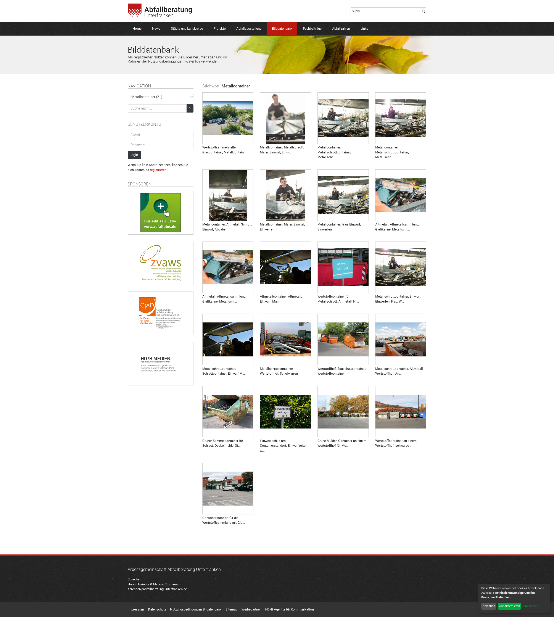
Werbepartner (251, 609)
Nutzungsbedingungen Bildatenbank (195, 609)
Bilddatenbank (282, 29)
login (134, 155)
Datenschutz (157, 609)
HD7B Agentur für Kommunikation (289, 609)
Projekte (220, 29)
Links (364, 29)
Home (137, 29)
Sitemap (231, 609)
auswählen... (532, 606)
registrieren (158, 170)
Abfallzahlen (341, 29)
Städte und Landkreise (187, 29)
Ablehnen (489, 606)
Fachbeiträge (312, 29)
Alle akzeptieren (509, 606)
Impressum (136, 609)
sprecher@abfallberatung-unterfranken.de (157, 589)
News (156, 29)
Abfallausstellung (248, 29)
